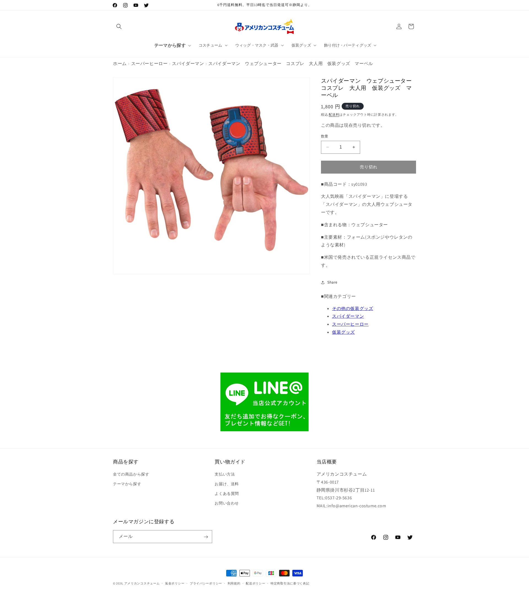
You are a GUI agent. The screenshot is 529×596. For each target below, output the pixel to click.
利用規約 (234, 583)
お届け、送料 (227, 483)
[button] (119, 26)
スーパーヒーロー (149, 63)
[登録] (206, 536)
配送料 (334, 114)
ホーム (120, 63)
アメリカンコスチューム (142, 583)
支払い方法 (225, 474)
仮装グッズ (343, 332)
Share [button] (332, 282)
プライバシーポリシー (206, 583)
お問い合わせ (227, 503)
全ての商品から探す (131, 474)
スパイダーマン (188, 63)
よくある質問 (227, 493)
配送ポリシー (255, 583)
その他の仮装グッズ (352, 308)
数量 (324, 136)
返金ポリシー (174, 583)
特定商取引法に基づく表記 (290, 583)
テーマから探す (127, 483)
